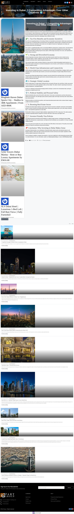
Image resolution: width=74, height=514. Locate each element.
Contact (50, 1)
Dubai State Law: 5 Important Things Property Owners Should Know (14, 400)
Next (72, 223)
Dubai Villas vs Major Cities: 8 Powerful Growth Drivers (11, 420)
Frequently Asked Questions (57, 497)
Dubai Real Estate (12, 240)
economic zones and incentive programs (53, 49)
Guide (44, 1)
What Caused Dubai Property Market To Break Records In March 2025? (14, 330)
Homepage (25, 1)
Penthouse (28, 503)
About (39, 1)
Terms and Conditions (55, 501)
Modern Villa (28, 501)
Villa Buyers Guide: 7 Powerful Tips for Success (10, 365)
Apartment (28, 497)
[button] (4, 219)
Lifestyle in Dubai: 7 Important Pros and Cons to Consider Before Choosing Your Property (18, 277)
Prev (70, 223)
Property (33, 1)
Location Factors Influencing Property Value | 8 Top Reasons (12, 439)
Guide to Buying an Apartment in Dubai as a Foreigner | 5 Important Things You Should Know (18, 475)
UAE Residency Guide (67, 136)
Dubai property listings (53, 136)
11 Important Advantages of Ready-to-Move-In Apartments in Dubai (13, 242)
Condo (27, 499)
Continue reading (4, 245)
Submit (69, 487)
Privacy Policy (54, 499)
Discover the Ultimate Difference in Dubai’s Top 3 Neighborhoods (13, 296)
